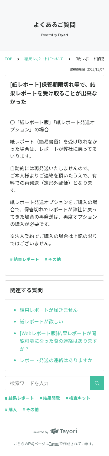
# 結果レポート (24, 259)
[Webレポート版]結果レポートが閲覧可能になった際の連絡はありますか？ (58, 340)
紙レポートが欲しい (41, 321)
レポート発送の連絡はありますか (56, 360)
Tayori (54, 443)
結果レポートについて (44, 58)
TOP (8, 58)
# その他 (53, 259)
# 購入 (11, 409)
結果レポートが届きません (49, 309)
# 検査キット (77, 398)
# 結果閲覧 (49, 398)
